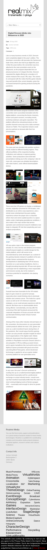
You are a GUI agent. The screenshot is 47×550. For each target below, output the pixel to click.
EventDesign (14, 496)
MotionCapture (14, 518)
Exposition (25, 502)
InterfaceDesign (16, 508)
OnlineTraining (33, 490)
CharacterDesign (18, 526)
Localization (12, 484)
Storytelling (34, 530)
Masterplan (35, 509)
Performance (13, 529)
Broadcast (35, 496)
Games (11, 505)
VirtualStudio (34, 515)
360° (23, 484)
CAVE (37, 493)
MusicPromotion (13, 471)
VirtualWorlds (31, 474)
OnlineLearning (13, 493)
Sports (37, 502)
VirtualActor (13, 487)
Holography (10, 524)
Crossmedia (12, 481)
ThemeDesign (15, 490)
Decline (42, 548)
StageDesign (31, 511)
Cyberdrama (34, 499)
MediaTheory (12, 475)
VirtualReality (15, 536)
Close (35, 548)
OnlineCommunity (15, 521)
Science (10, 515)
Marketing (34, 483)
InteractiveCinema (32, 506)
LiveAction (11, 512)
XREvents (13, 48)
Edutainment (13, 532)
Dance (37, 521)
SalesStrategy (34, 481)
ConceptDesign (16, 499)
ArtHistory (11, 502)
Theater (21, 515)
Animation (12, 477)
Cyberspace (34, 478)
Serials (27, 493)
